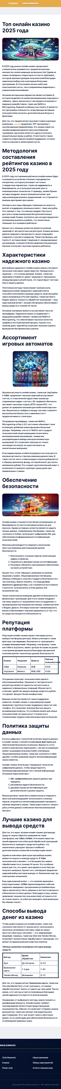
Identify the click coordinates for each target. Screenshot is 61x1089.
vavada (17, 124)
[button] (9, 1057)
